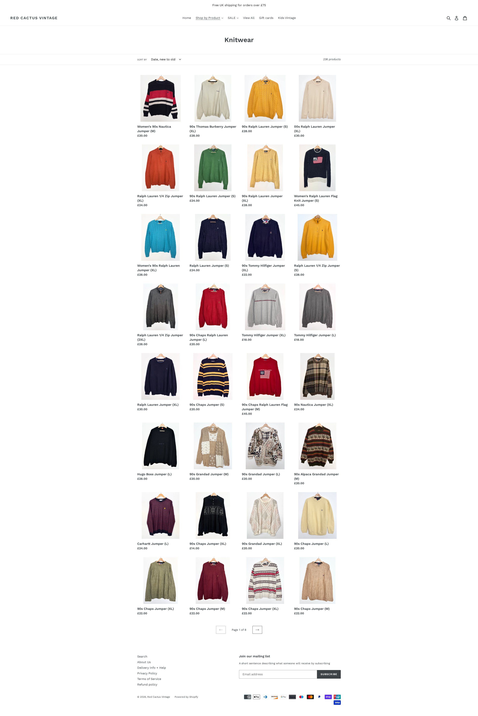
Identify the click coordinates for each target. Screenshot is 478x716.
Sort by (142, 59)
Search (142, 656)
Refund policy (147, 684)
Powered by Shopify (186, 696)
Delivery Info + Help (151, 667)
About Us (144, 662)
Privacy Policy (147, 673)
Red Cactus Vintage (34, 18)
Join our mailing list (254, 656)
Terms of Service (149, 679)
